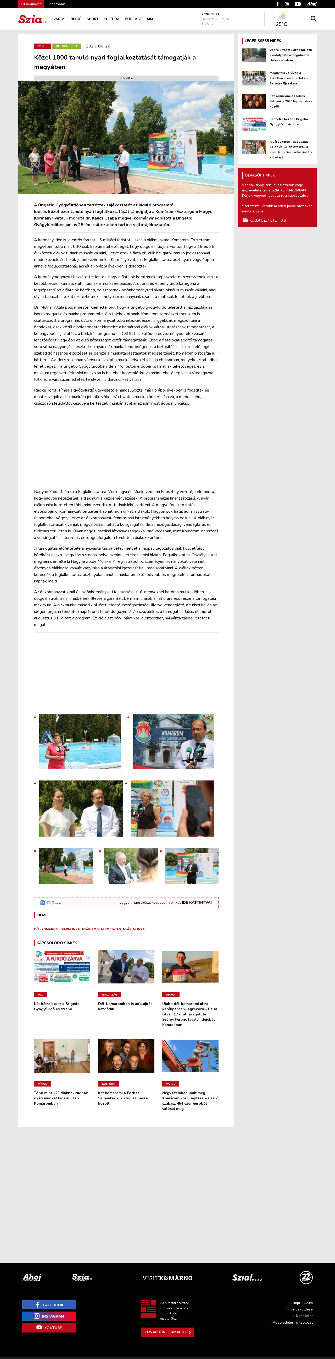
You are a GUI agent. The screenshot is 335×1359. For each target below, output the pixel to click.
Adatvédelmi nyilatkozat (293, 1322)
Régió (76, 19)
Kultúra (112, 19)
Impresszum (303, 1302)
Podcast (133, 19)
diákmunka (70, 929)
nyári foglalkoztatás (101, 929)
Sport (92, 19)
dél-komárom (46, 929)
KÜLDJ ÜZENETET (264, 220)
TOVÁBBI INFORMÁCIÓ (165, 1332)
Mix (150, 19)
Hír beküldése (301, 1309)
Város (59, 19)
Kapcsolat (57, 4)
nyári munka (134, 929)
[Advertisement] (126, 447)
